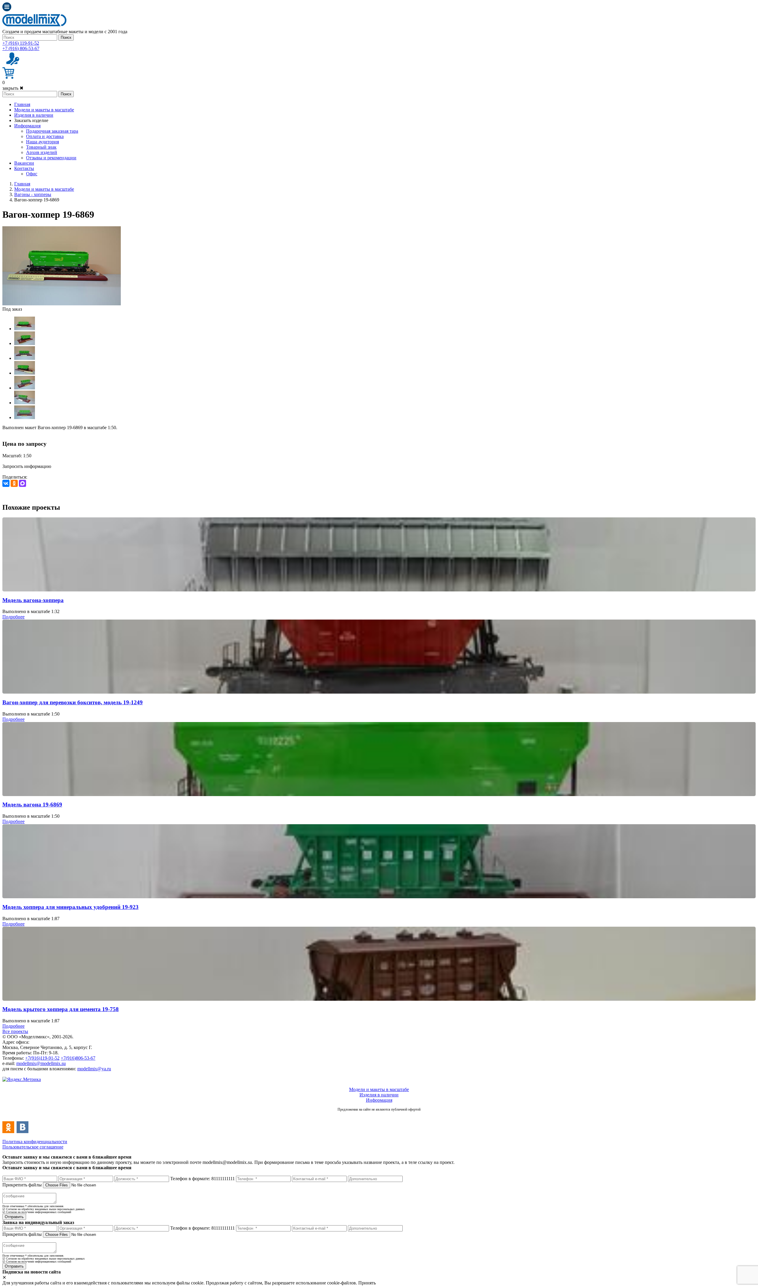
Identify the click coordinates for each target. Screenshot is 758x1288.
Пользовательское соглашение (32, 1146)
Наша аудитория (42, 141)
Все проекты (15, 1031)
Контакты (24, 168)
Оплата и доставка (45, 136)
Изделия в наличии (33, 115)
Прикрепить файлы (22, 1184)
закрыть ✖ (12, 88)
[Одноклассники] (14, 483)
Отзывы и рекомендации (51, 157)
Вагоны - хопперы (32, 194)
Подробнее (13, 616)
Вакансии (24, 163)
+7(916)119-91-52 (42, 1058)
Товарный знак (41, 147)
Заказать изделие (31, 120)
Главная (22, 104)
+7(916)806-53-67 (78, 1058)
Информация (27, 125)
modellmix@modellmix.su (41, 1063)
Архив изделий (41, 152)
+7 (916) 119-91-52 (20, 43)
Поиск (66, 37)
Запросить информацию (26, 466)
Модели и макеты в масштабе (44, 109)
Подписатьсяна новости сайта (379, 1116)
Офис (31, 173)
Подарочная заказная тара (52, 131)
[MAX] (22, 483)
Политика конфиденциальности (34, 1141)
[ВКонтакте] (5, 483)
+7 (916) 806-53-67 (20, 48)
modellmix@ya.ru (94, 1068)
